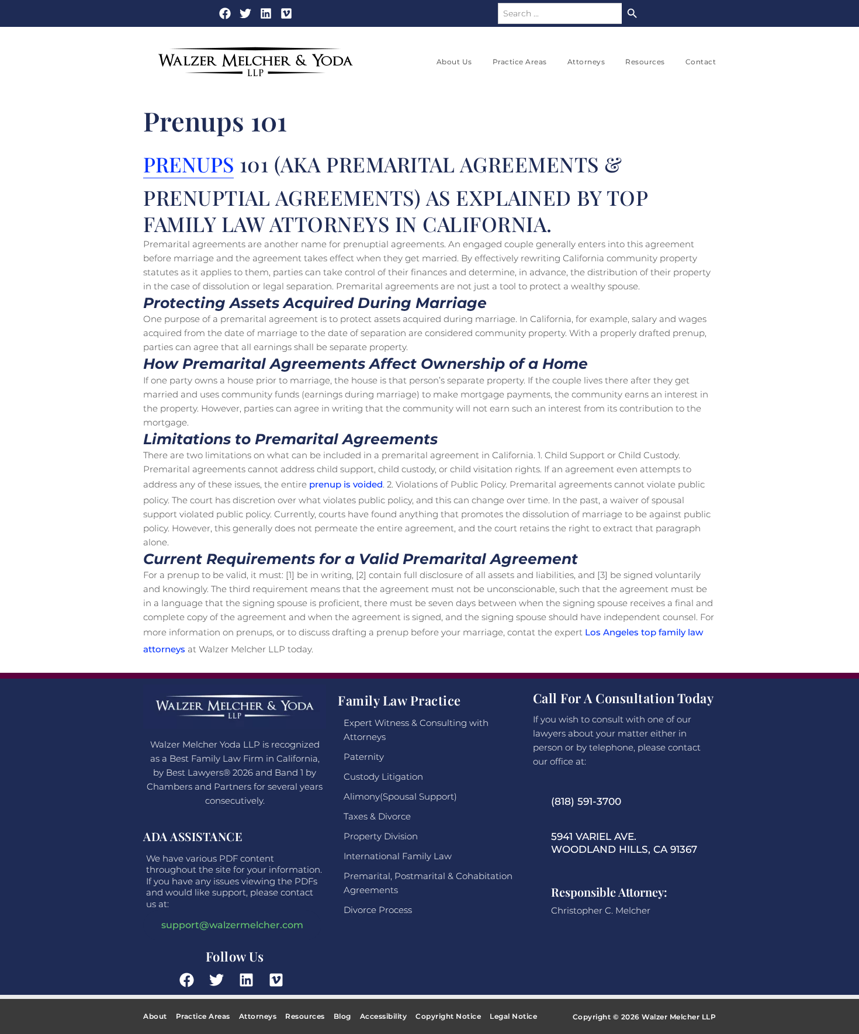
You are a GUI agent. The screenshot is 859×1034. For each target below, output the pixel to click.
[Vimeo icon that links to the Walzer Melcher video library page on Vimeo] (279, 980)
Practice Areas (520, 61)
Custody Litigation (383, 776)
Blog (342, 1016)
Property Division (381, 836)
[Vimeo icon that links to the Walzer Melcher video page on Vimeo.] (286, 13)
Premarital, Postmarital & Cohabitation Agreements (428, 882)
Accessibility (383, 1016)
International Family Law (398, 856)
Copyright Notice (448, 1016)
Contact (700, 61)
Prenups (188, 164)
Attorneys (586, 61)
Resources (645, 61)
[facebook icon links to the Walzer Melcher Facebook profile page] (189, 980)
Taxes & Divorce (377, 816)
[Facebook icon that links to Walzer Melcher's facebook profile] (225, 13)
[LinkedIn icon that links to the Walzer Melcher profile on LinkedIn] (266, 13)
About (155, 1016)
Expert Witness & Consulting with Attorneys (416, 729)
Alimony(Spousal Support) (400, 796)
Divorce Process (378, 909)
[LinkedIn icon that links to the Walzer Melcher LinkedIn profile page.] (249, 980)
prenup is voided (346, 484)
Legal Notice (513, 1016)
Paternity (364, 756)
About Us (454, 61)
